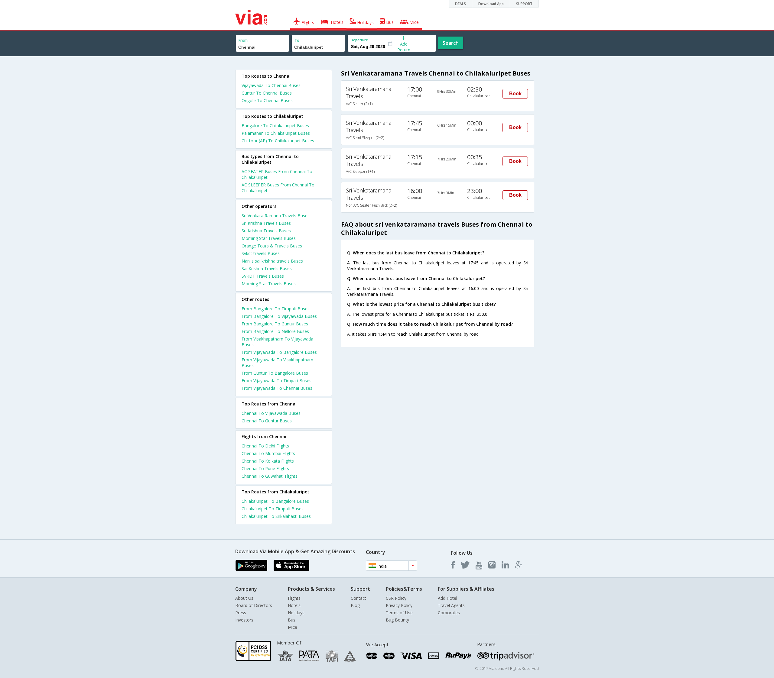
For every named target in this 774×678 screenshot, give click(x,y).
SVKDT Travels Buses (263, 276)
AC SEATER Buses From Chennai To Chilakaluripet (277, 174)
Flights (294, 598)
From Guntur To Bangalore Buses (275, 373)
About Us (244, 598)
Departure (359, 39)
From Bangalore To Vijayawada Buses (279, 316)
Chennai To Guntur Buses (267, 421)
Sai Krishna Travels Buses (267, 268)
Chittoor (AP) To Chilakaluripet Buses (278, 141)
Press (240, 612)
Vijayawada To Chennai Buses (271, 85)
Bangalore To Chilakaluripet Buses (275, 125)
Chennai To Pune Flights (265, 468)
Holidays (296, 612)
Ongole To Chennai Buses (267, 100)
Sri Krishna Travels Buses (266, 223)
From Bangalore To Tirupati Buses (276, 309)
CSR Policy (396, 598)
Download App (491, 3)
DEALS (460, 3)
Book (515, 93)
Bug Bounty (397, 620)
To (296, 40)
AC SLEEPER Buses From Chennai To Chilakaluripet (278, 187)
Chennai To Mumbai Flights (268, 453)
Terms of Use (399, 612)
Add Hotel (447, 598)
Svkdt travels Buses (261, 253)
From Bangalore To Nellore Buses (275, 331)
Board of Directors (253, 605)
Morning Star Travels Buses (269, 238)
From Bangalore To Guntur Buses (275, 324)
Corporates (449, 612)
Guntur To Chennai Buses (267, 93)
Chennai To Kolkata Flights (268, 461)
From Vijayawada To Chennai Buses (277, 388)
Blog (355, 605)
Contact (358, 598)
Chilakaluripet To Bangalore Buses (275, 501)
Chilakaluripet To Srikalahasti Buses (276, 516)
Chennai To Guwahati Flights (270, 476)
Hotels (294, 605)
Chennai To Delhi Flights (265, 446)
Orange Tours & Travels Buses (272, 246)
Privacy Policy (399, 605)
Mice (292, 627)
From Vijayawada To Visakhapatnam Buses (277, 362)
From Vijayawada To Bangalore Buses (279, 352)
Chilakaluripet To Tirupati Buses (273, 509)
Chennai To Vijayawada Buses (271, 413)
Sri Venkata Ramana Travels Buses (276, 215)
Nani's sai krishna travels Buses (272, 261)
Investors (244, 620)
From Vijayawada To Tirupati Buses (276, 380)
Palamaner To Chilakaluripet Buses (276, 133)
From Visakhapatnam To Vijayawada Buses (277, 341)
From (243, 40)
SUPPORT (524, 3)
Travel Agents (451, 605)
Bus (291, 620)
